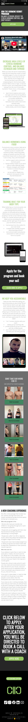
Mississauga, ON (17, 713)
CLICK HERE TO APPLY (14, 287)
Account (23, 0)
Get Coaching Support (14, 679)
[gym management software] (17, 718)
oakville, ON (9, 713)
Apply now (13, 24)
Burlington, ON (14, 714)
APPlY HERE (14, 658)
